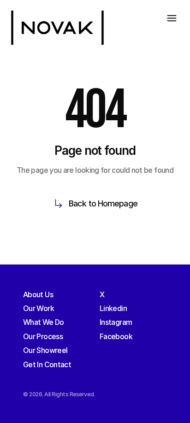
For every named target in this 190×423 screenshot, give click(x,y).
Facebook (116, 336)
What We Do (43, 322)
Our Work (38, 308)
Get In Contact (47, 364)
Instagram (116, 322)
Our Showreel (45, 350)
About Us (38, 294)
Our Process (43, 336)
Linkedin (113, 308)
